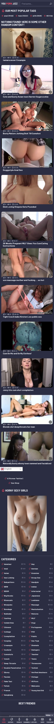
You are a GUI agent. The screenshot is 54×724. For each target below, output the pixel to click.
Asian (14, 573)
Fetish (14, 686)
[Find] (50, 3)
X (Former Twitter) (15, 478)
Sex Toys (42, 641)
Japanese (42, 596)
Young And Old (42, 690)
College (14, 632)
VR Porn (42, 681)
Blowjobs (14, 605)
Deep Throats (14, 663)
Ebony (14, 672)
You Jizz (9, 3)
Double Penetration (14, 668)
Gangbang (14, 695)
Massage (42, 605)
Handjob (42, 582)
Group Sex (42, 578)
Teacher (42, 654)
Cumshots (14, 654)
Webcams (42, 686)
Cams (42, 722)
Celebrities (14, 623)
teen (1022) (23, 16)
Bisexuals (14, 600)
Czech (14, 659)
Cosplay (14, 641)
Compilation (14, 636)
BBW (14, 587)
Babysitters (14, 582)
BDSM (14, 591)
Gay (42, 564)
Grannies (42, 573)
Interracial (42, 591)
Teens (42, 659)
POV (42, 632)
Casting (14, 618)
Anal (14, 569)
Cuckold (14, 650)
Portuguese (42, 627)
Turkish (42, 668)
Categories (11, 722)
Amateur (14, 564)
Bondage (14, 609)
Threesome (42, 663)
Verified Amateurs (42, 672)
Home (4, 722)
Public (42, 636)
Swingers (42, 650)
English (8, 469)
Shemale (42, 645)
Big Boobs (14, 596)
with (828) (37, 16)
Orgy (42, 623)
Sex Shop (15, 483)
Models (19, 722)
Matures (42, 614)
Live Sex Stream (34, 722)
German (42, 569)
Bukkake (14, 614)
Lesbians (42, 600)
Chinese (14, 627)
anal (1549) (8, 16)
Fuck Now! (50, 722)
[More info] (50, 55)
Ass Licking (14, 578)
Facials (14, 677)
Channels (26, 722)
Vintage (42, 677)
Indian (42, 587)
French (14, 690)
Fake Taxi (14, 681)
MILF (42, 618)
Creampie (14, 645)
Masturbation (42, 609)
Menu (48, 715)
